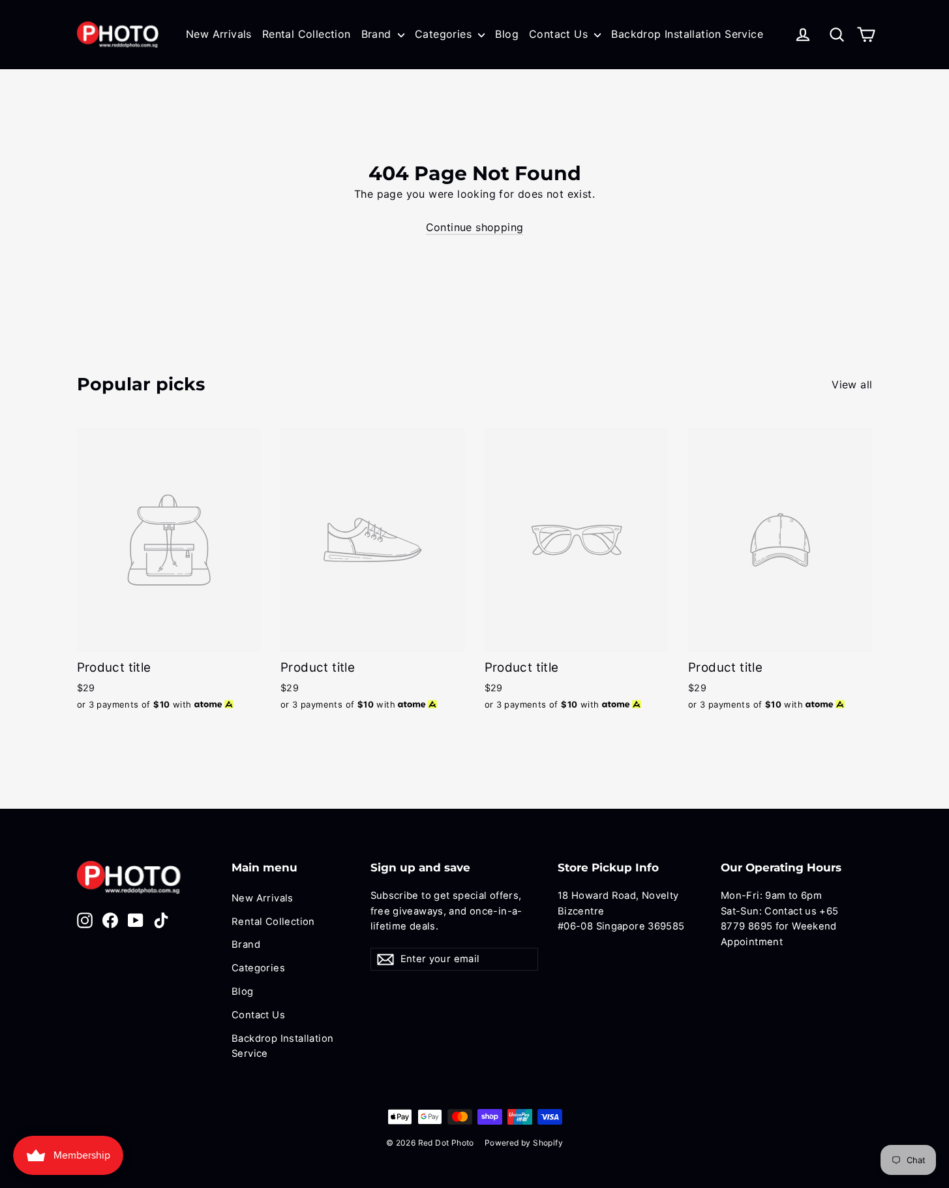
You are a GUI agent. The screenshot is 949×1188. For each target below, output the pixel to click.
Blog (507, 33)
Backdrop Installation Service (687, 33)
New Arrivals (219, 33)
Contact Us (560, 33)
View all (852, 384)
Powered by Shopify (524, 1143)
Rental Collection (306, 33)
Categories (445, 33)
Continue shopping (475, 227)
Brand (378, 33)
